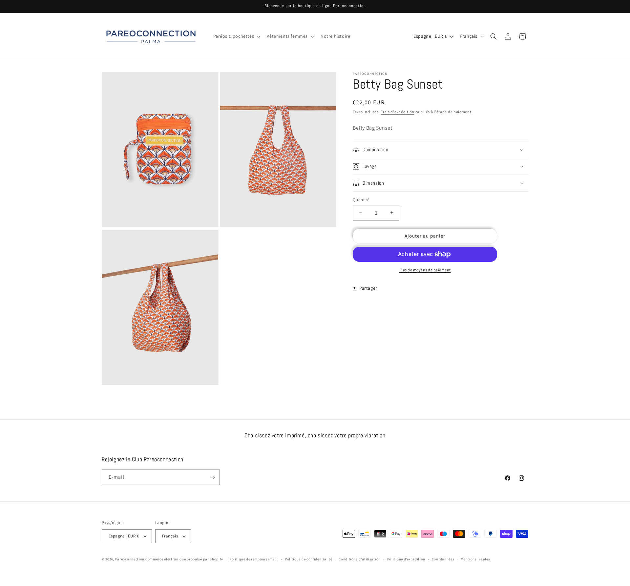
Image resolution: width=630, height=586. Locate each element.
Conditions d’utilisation (360, 559)
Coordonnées (443, 559)
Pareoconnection (130, 559)
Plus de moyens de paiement (425, 269)
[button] (236, 36)
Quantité (361, 199)
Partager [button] (368, 288)
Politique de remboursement (253, 559)
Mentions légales (475, 559)
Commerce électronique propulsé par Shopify (184, 559)
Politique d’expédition (406, 559)
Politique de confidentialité (308, 559)
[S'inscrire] (212, 477)
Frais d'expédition (397, 111)
